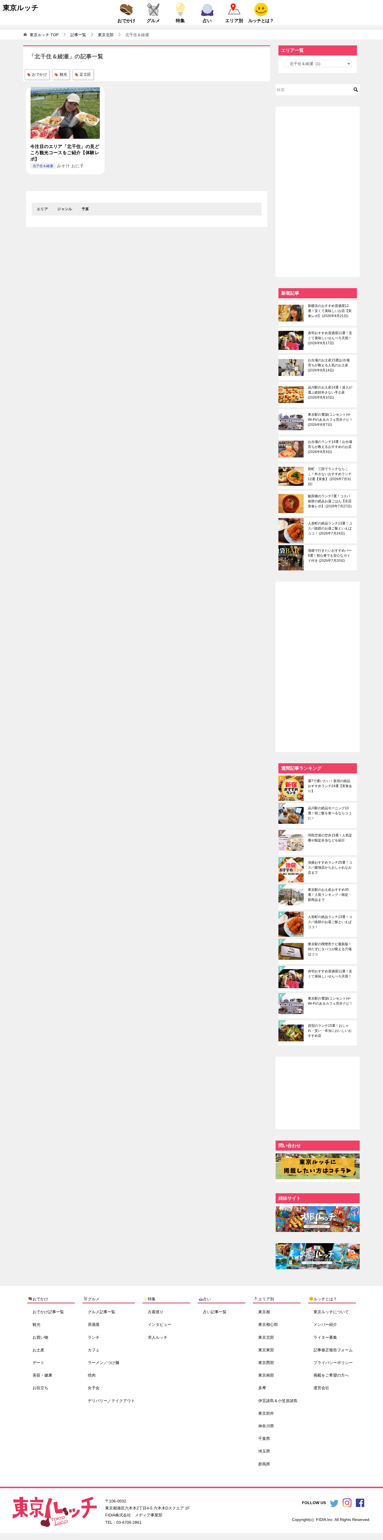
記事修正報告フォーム (333, 1350)
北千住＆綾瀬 (43, 166)
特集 (180, 20)
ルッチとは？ (261, 20)
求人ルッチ (157, 1337)
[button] (42, 209)
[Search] (355, 89)
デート (38, 1362)
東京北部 (266, 1337)
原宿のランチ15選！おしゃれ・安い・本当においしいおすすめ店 (330, 1031)
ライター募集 (325, 1337)
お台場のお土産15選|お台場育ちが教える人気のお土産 (329, 365)
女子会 (94, 1388)
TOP (44, 35)
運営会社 (321, 1388)
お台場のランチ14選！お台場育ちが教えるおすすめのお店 (330, 447)
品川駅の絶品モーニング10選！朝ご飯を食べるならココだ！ (330, 813)
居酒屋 (94, 1324)
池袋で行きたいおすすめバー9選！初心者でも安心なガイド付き (330, 556)
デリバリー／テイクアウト (111, 1400)
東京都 (264, 1312)
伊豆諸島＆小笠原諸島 (277, 1400)
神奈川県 (266, 1426)
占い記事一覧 (215, 1312)
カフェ (94, 1350)
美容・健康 (42, 1375)
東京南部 (266, 1375)
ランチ (94, 1337)
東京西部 (266, 1362)
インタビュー (159, 1324)
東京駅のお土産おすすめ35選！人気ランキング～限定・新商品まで (330, 895)
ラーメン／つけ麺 (103, 1362)
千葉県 (264, 1438)
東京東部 (266, 1350)
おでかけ (126, 20)
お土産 (38, 1350)
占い (207, 20)
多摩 (262, 1388)
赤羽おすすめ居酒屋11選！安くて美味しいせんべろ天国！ (330, 338)
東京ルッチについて (331, 1312)
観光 (63, 74)
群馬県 (264, 1464)
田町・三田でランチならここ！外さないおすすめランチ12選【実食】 (330, 476)
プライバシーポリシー (333, 1362)
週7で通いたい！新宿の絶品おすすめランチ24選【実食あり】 (330, 786)
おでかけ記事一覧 (48, 1312)
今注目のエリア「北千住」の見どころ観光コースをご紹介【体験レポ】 (64, 152)
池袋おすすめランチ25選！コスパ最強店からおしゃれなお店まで (330, 868)
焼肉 (92, 1375)
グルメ (153, 20)
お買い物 (40, 1337)
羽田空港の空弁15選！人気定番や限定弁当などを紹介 (330, 837)
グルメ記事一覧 (101, 1312)
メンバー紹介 (325, 1324)
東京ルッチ (21, 7)
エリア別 (234, 20)
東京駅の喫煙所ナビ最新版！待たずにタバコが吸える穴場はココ (330, 949)
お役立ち (40, 1388)
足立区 (85, 74)
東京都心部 (268, 1324)
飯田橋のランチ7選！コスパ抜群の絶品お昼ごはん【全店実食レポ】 (330, 501)
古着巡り (155, 1312)
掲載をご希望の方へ (331, 1375)
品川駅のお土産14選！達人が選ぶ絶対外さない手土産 (330, 392)
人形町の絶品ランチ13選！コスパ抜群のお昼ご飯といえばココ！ (330, 528)
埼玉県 (264, 1451)
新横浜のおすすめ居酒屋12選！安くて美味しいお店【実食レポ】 (330, 311)
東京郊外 (266, 1413)
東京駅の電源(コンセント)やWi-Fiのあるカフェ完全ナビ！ (330, 420)
